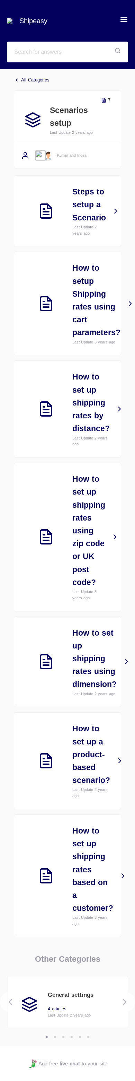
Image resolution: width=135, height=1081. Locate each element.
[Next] (124, 1002)
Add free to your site (72, 1063)
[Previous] (10, 1002)
